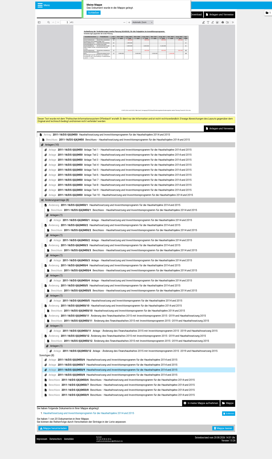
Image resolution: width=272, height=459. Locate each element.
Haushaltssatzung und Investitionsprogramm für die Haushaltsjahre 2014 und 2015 (88, 413)
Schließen (93, 12)
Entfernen (229, 413)
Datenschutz (55, 438)
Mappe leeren (224, 428)
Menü (47, 5)
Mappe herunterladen (54, 428)
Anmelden (69, 438)
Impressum (42, 438)
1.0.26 (232, 440)
